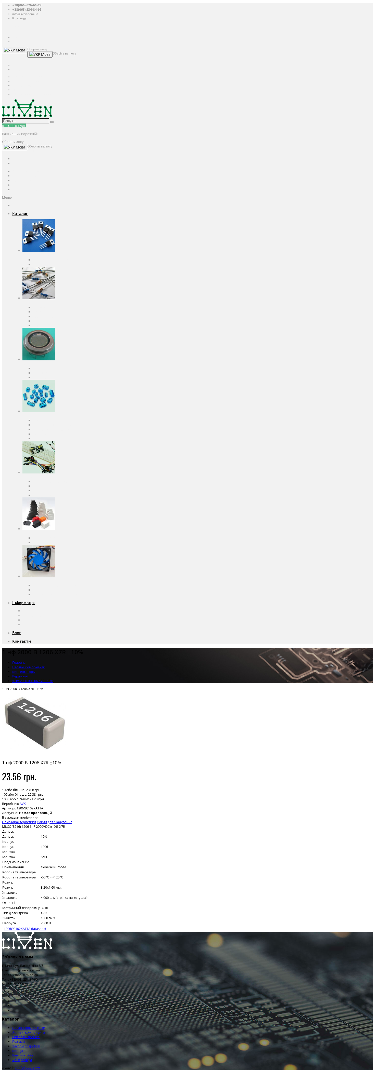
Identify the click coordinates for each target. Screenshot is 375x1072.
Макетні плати (44, 490)
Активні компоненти (38, 255)
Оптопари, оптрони (48, 368)
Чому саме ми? (34, 620)
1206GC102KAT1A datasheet (25, 928)
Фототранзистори (47, 377)
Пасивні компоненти (38, 302)
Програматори (44, 486)
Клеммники (42, 420)
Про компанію (33, 610)
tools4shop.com (27, 1067)
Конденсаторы (44, 307)
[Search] (52, 122)
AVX (23, 803)
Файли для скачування (54, 822)
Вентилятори (32, 580)
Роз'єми (28, 415)
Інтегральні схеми (47, 264)
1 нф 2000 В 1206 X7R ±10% (32, 681)
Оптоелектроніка (36, 363)
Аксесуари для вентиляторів (55, 594)
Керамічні (20, 676)
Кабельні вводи (45, 538)
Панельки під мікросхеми (53, 425)
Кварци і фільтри (46, 316)
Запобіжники (43, 321)
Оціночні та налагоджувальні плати (61, 481)
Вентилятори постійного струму (58, 590)
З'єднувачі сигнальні (49, 434)
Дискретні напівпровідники (54, 259)
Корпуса (29, 533)
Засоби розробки (36, 476)
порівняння (29, 817)
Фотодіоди (41, 373)
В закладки (10, 817)
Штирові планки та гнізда (53, 438)
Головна (19, 662)
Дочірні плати (44, 495)
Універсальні (43, 542)
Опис (6, 822)
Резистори (41, 311)
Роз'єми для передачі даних (54, 429)
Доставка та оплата (37, 615)
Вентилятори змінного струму (57, 585)
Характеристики (23, 822)
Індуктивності (43, 325)
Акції (26, 624)
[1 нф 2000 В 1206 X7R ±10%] (34, 753)
